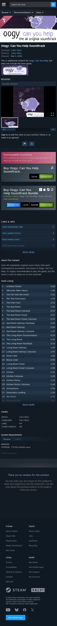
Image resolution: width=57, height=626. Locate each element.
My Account (34, 577)
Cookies (9, 577)
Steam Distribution (14, 545)
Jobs (31, 536)
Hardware (33, 541)
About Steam (12, 531)
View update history (11, 233)
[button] (6, 12)
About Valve (34, 531)
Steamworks (11, 541)
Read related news (11, 239)
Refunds (9, 581)
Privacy (9, 562)
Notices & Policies (14, 572)
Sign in (4, 134)
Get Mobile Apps (15, 617)
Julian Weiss (16, 50)
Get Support (34, 572)
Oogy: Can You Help (38, 60)
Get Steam (33, 562)
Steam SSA (10, 536)
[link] (30, 205)
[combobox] (30, 4)
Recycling (33, 545)
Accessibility (11, 567)
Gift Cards (10, 550)
